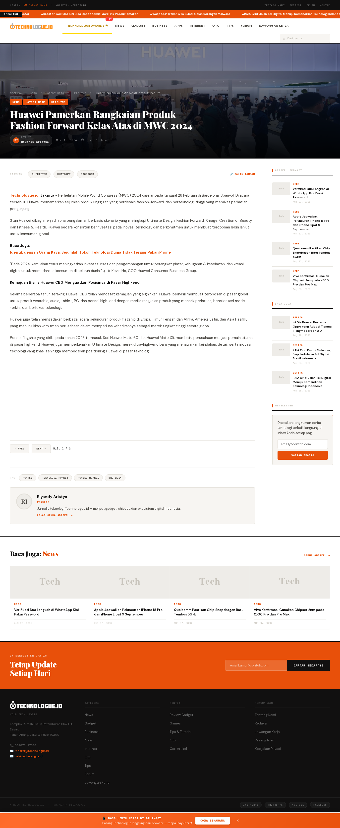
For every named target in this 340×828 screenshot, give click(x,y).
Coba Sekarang (212, 821)
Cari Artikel (178, 749)
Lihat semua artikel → (55, 515)
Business (160, 26)
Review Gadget (181, 715)
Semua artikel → (317, 555)
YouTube (298, 804)
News (119, 26)
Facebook (87, 174)
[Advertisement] (132, 397)
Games (175, 723)
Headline (79, 93)
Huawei (28, 478)
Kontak (325, 5)
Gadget (138, 26)
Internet (197, 26)
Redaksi (296, 5)
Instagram (250, 804)
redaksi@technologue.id (31, 751)
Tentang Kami (274, 5)
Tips (230, 26)
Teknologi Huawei (55, 478)
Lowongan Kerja (274, 26)
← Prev (19, 448)
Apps (178, 26)
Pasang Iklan (264, 740)
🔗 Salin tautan (242, 174)
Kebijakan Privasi (268, 749)
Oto (216, 26)
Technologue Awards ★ (87, 26)
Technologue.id (24, 195)
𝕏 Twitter (39, 174)
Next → (41, 448)
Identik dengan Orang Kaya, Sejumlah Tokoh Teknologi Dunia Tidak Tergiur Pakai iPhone (90, 252)
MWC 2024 (115, 478)
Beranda (16, 93)
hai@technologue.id (28, 756)
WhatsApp (63, 174)
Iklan (310, 5)
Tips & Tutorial (180, 732)
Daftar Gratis (302, 455)
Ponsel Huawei (88, 478)
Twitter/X (275, 804)
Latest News (55, 93)
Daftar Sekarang (308, 665)
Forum (246, 26)
